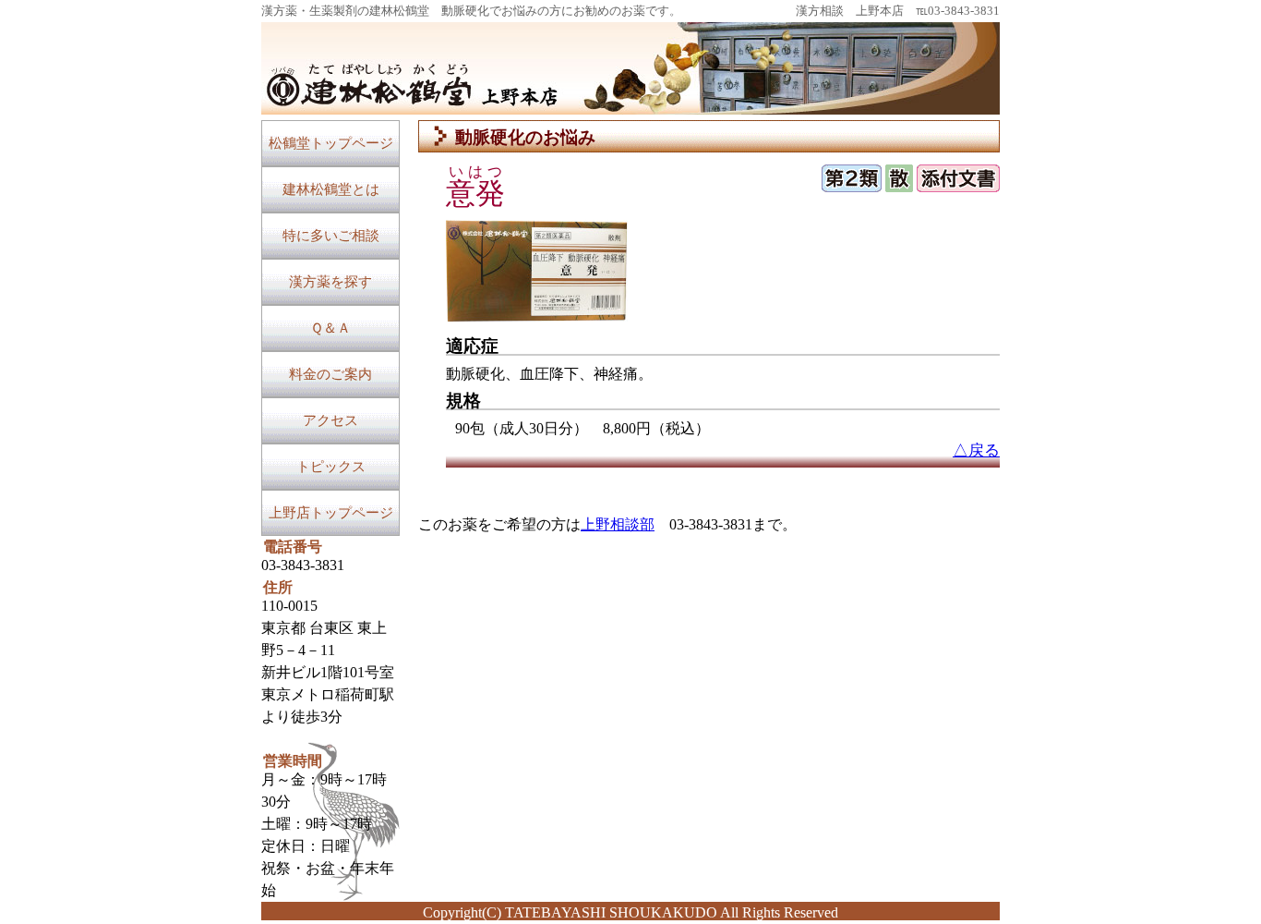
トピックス (331, 466)
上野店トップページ (331, 512)
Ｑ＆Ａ (330, 328)
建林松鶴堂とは (330, 189)
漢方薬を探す (330, 281)
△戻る (976, 450)
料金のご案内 (330, 374)
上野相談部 (618, 524)
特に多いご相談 (330, 235)
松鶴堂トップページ (331, 143)
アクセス (330, 420)
